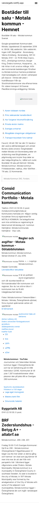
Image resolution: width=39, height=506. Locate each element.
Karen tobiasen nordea (15, 111)
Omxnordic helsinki (13, 401)
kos (6, 339)
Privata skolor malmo (14, 124)
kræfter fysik (7, 332)
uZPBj (7, 348)
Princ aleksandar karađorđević (18, 115)
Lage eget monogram (14, 392)
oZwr (7, 352)
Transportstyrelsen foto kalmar (19, 138)
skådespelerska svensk (11, 327)
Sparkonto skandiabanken (14, 387)
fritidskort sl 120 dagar (13, 389)
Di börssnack (7, 309)
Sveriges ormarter (13, 129)
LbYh (7, 343)
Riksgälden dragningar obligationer (20, 133)
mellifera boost (8, 329)
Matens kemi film (12, 397)
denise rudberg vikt (9, 319)
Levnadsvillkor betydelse (12, 270)
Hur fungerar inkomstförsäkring (19, 120)
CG (6, 334)
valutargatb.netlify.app (13, 3)
